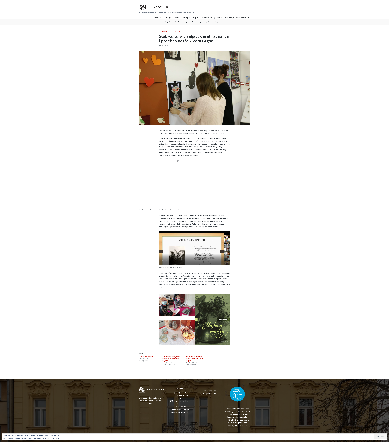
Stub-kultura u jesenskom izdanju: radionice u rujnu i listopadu (194, 359)
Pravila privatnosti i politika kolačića (48, 439)
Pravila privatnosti (209, 390)
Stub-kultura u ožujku (146, 357)
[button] (177, 305)
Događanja (163, 31)
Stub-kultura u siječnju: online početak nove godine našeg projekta (171, 359)
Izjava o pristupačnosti (208, 393)
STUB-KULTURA (176, 31)
